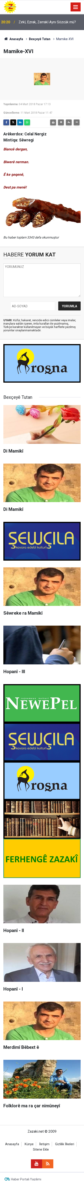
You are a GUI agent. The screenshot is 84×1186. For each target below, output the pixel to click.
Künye (29, 1144)
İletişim (44, 1144)
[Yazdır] (53, 122)
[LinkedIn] (20, 122)
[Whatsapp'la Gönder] (27, 122)
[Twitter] (13, 122)
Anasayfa (16, 39)
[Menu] (76, 7)
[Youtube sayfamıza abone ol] (36, 1163)
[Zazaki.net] (10, 6)
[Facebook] (6, 122)
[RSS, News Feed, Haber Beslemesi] (47, 1163)
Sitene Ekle (41, 1149)
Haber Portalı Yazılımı (26, 1179)
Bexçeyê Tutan (39, 39)
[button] (61, 122)
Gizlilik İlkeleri (64, 1144)
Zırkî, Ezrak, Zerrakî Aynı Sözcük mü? (47, 22)
